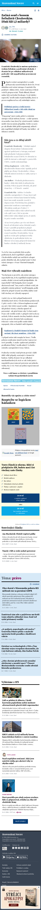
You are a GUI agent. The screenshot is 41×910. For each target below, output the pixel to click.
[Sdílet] (35, 10)
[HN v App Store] (22, 857)
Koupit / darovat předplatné (10, 882)
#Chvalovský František (17, 385)
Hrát (13, 422)
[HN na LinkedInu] (22, 848)
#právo (5, 385)
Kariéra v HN (6, 874)
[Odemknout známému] (38, 10)
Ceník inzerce (6, 877)
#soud (29, 385)
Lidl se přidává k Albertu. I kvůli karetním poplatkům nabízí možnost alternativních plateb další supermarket (20, 703)
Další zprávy (20, 821)
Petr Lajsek (11, 755)
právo (16, 578)
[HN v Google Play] (8, 857)
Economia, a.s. (14, 837)
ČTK (13, 27)
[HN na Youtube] (28, 848)
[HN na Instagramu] (19, 848)
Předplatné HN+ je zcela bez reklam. (30, 524)
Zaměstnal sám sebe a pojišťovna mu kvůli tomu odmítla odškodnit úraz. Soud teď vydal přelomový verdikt (20, 617)
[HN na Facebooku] (16, 848)
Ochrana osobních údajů (23, 865)
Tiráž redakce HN (7, 868)
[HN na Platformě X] (13, 848)
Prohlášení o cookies (22, 868)
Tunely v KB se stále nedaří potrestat (18, 551)
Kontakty (5, 865)
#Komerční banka (8, 389)
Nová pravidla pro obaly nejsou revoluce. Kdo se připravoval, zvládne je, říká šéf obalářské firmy (20, 800)
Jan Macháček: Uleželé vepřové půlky (18, 534)
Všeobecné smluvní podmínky (25, 874)
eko (10, 27)
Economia (5, 871)
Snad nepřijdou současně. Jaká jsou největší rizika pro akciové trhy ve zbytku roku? (18, 761)
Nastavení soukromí (22, 871)
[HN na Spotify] (25, 848)
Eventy (4, 885)
